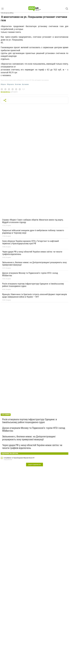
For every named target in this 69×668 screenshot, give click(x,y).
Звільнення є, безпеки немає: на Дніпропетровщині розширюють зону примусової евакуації (34, 263)
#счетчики (18, 84)
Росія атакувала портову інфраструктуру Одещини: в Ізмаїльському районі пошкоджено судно (33, 284)
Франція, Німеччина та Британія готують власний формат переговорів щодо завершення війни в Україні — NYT (34, 295)
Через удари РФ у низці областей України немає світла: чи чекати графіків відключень (32, 252)
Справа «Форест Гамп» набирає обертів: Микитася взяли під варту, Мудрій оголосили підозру (32, 221)
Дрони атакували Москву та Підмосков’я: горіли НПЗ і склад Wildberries (30, 274)
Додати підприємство (34, 464)
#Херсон (3, 84)
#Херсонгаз (10, 84)
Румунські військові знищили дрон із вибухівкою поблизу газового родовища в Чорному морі (33, 231)
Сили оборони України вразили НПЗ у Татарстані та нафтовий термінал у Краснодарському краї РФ (30, 242)
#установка (25, 84)
